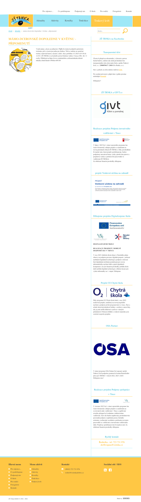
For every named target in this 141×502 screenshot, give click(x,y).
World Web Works (126, 498)
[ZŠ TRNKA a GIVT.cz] (111, 107)
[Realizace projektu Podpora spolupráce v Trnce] (111, 401)
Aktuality (17, 31)
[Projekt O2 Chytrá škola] (111, 292)
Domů (10, 31)
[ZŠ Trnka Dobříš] (21, 21)
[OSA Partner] (111, 349)
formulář (103, 76)
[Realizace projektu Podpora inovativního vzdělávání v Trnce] (111, 140)
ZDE (120, 70)
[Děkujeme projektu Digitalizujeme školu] (111, 230)
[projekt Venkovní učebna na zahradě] (111, 191)
